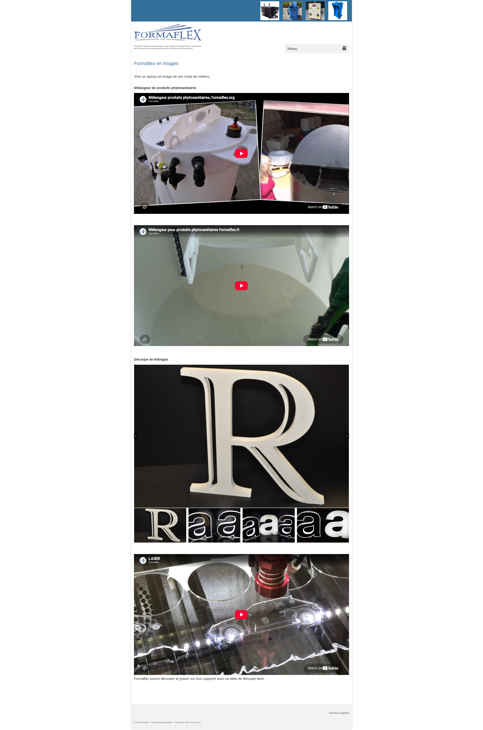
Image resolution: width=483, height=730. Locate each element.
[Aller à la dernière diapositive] (136, 436)
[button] (160, 525)
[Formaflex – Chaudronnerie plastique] (168, 34)
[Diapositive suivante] (347, 436)
